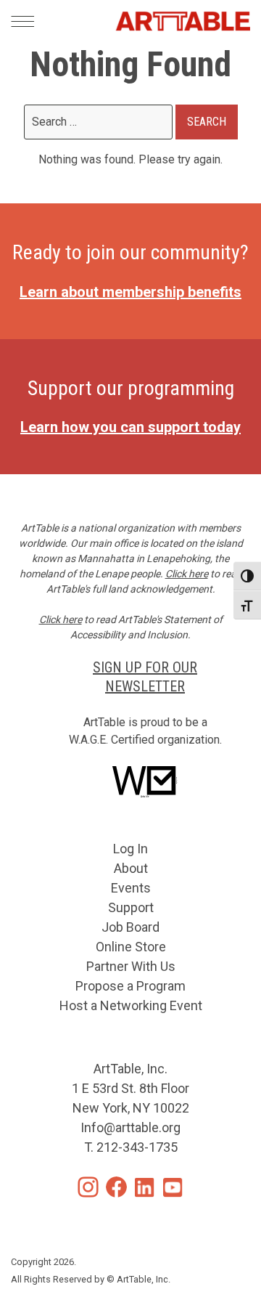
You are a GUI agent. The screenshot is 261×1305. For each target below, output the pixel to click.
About (131, 868)
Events (131, 887)
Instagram (88, 1187)
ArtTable (182, 21)
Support (131, 907)
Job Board (131, 927)
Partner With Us (130, 966)
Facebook (116, 1187)
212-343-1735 (137, 1147)
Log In (130, 848)
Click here (186, 574)
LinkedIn (144, 1187)
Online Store (131, 946)
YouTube (172, 1187)
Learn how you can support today (130, 427)
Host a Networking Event (130, 1005)
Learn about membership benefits (130, 292)
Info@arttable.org (130, 1127)
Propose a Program (130, 985)
